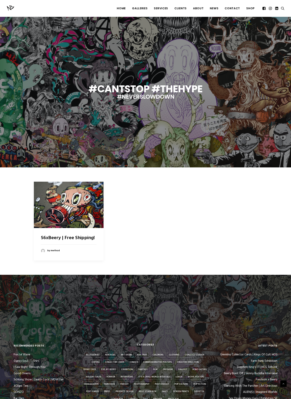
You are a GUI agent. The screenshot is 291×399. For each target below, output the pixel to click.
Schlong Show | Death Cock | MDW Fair (39, 379)
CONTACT (232, 8)
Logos (179, 377)
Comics (134, 362)
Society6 (199, 391)
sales (165, 391)
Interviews (127, 377)
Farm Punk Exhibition (264, 361)
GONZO (19, 392)
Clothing (174, 355)
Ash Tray (142, 355)
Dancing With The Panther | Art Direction (250, 386)
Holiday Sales (93, 377)
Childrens (158, 355)
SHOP (250, 8)
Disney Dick (89, 369)
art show (126, 355)
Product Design (124, 391)
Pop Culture (181, 384)
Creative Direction (188, 362)
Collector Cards (114, 362)
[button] (264, 8)
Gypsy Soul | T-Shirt (26, 361)
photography (141, 384)
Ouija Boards (91, 384)
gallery (182, 369)
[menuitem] (121, 8)
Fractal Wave (22, 354)
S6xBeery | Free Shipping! (68, 238)
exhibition (127, 369)
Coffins (95, 362)
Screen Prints (181, 391)
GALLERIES (139, 8)
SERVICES (161, 8)
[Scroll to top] (283, 383)
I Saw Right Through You (30, 367)
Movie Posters (196, 377)
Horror (111, 377)
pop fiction (199, 384)
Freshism (168, 369)
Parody (124, 384)
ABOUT (198, 8)
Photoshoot (162, 384)
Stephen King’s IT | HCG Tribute (257, 367)
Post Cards (92, 391)
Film (155, 369)
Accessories (93, 355)
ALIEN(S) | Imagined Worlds (260, 392)
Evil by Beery (108, 369)
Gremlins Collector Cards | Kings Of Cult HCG (248, 354)
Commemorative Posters (157, 362)
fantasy (143, 369)
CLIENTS (180, 8)
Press (107, 391)
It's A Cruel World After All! (154, 377)
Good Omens (22, 373)
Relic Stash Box (147, 391)
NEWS (214, 8)
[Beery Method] (11, 8)
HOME (121, 8)
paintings (109, 384)
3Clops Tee (21, 386)
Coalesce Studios (194, 355)
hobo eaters (199, 369)
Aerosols (110, 355)
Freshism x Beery (266, 379)
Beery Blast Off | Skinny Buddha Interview (250, 373)
